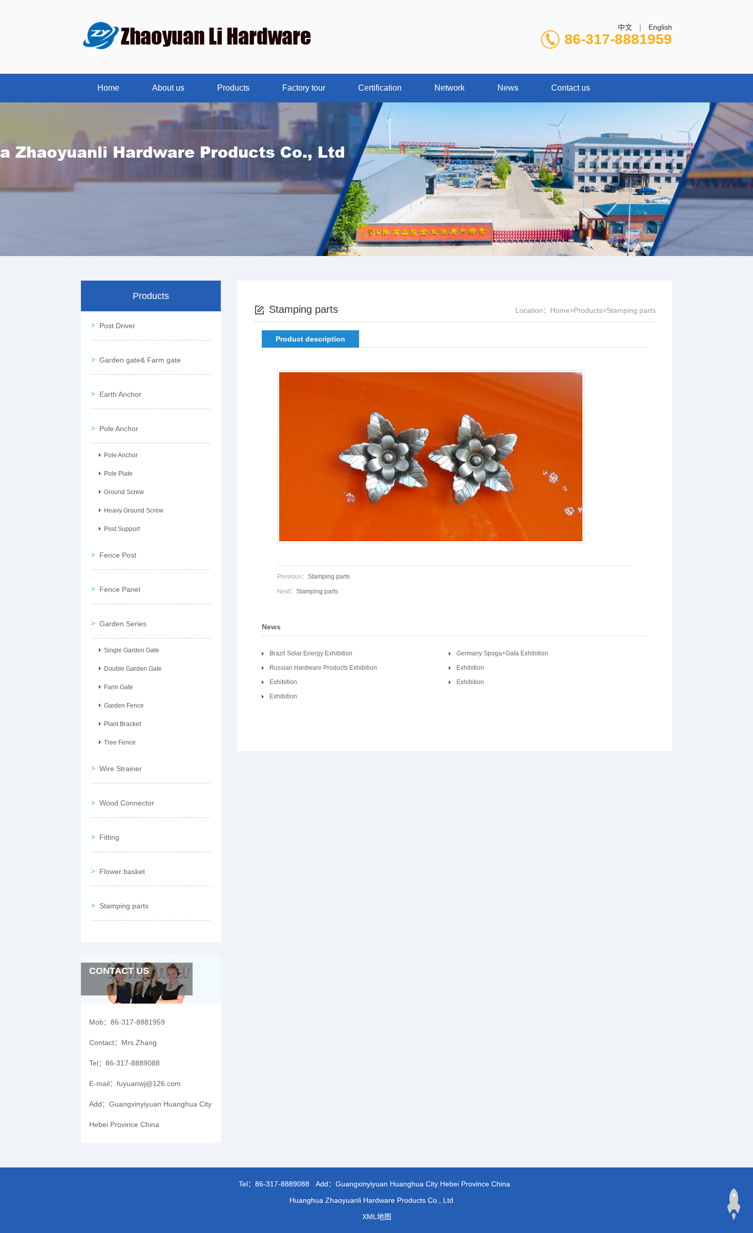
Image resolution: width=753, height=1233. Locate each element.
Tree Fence (120, 742)
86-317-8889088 (282, 1184)
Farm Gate (118, 687)
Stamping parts (124, 906)
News (507, 87)
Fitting (109, 837)
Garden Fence (124, 705)
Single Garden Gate (131, 650)
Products (233, 87)
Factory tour (303, 87)
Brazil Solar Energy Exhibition (310, 653)
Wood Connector (126, 803)
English (660, 27)
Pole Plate (118, 473)
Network (449, 87)
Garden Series (123, 624)
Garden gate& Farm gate (140, 360)
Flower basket (122, 871)
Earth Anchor (120, 394)
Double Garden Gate (133, 668)
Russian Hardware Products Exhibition (323, 667)
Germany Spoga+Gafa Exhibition (502, 653)
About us (168, 87)
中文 (625, 27)
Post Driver (117, 326)
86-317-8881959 (618, 39)
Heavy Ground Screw (133, 510)
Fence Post (117, 555)
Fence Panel (119, 589)
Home (108, 87)
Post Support (122, 529)
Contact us (570, 87)
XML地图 (376, 1217)
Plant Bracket (122, 724)
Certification (380, 87)
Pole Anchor (118, 428)
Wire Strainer (120, 768)
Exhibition (470, 667)
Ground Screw (124, 492)
